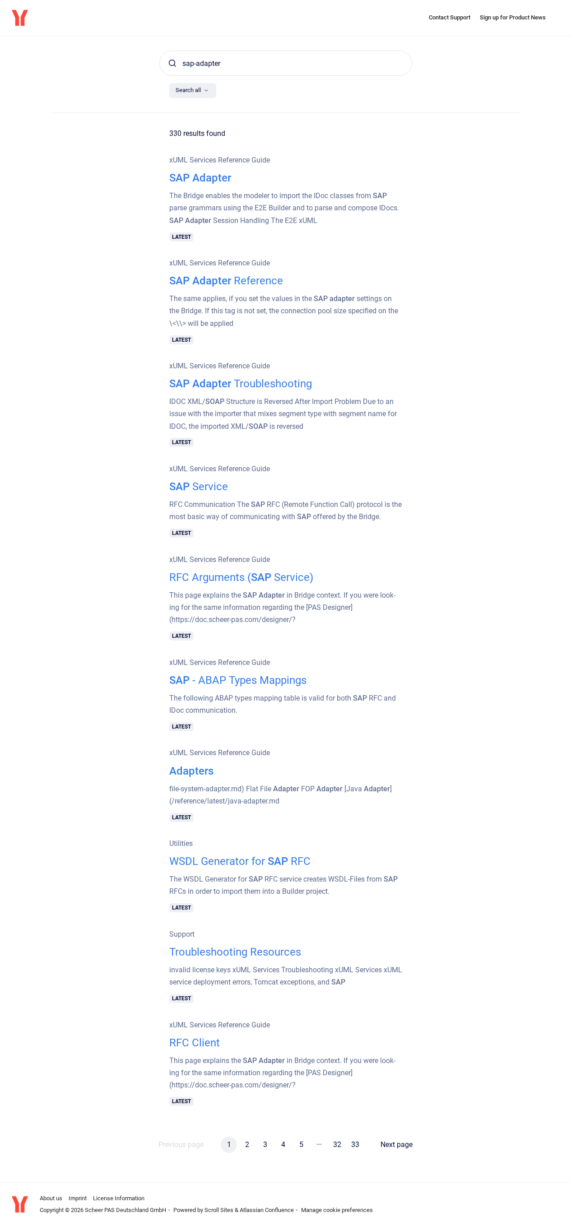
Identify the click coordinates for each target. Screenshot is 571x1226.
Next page (397, 1144)
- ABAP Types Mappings (237, 680)
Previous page (181, 1144)
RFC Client (194, 1042)
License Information (118, 1198)
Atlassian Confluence (267, 1210)
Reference (226, 280)
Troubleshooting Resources (235, 952)
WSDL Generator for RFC (240, 861)
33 (355, 1144)
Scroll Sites (218, 1210)
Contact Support (449, 17)
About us (51, 1198)
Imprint (78, 1198)
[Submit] (172, 63)
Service (198, 486)
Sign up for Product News (513, 17)
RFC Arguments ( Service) (241, 577)
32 (337, 1144)
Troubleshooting (240, 383)
